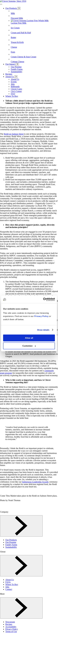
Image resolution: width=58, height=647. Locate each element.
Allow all (29, 338)
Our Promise (10, 542)
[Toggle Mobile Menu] (1, 4)
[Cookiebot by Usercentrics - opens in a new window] (43, 299)
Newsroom (10, 622)
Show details (43, 330)
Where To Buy (11, 584)
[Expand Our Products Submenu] (19, 8)
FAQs (8, 582)
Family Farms (11, 545)
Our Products (11, 540)
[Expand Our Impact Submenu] (17, 64)
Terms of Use (11, 631)
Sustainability (11, 547)
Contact (8, 589)
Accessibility (10, 627)
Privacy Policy (41, 316)
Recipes (8, 624)
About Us (9, 580)
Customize (27, 346)
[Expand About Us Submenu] (16, 76)
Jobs (7, 587)
